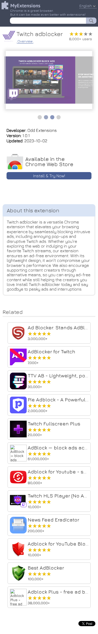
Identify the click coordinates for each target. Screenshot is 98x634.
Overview (25, 41)
